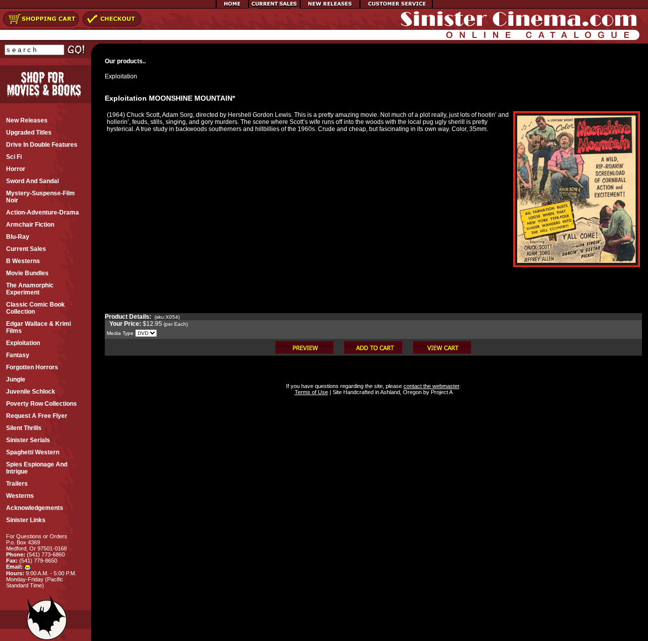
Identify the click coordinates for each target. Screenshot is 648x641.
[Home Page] (232, 6)
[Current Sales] (274, 6)
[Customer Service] (396, 6)
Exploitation (121, 76)
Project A (441, 392)
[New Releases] (330, 6)
